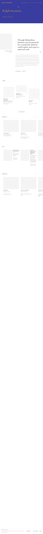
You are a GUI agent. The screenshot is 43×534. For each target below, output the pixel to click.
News (30, 2)
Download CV (24, 71)
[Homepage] (7, 2)
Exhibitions (25, 2)
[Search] (38, 3)
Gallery (33, 2)
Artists (22, 2)
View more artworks (21, 111)
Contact (36, 2)
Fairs (28, 2)
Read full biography (18, 71)
